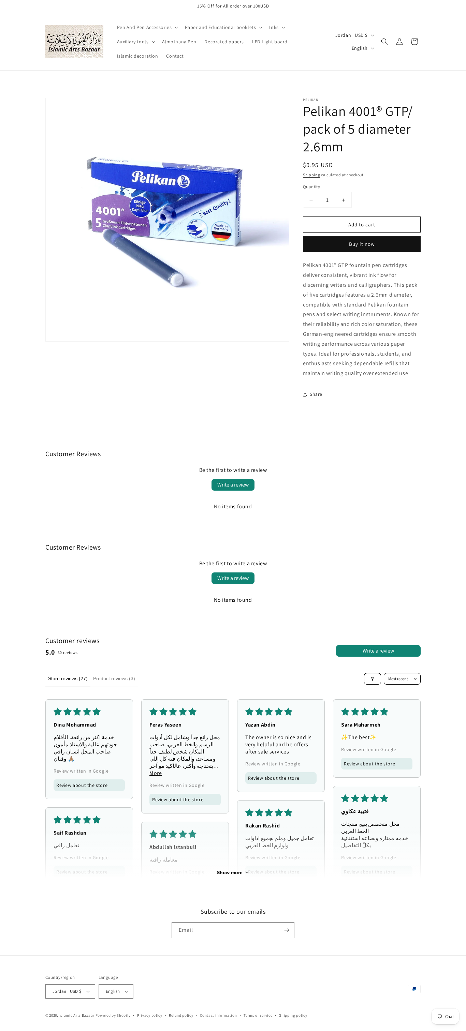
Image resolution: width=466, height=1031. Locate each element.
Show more (230, 872)
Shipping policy (293, 1015)
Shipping (311, 174)
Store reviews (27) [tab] (68, 678)
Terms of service (258, 1015)
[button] (147, 27)
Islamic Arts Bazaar (76, 1015)
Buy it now (362, 244)
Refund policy (181, 1015)
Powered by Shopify (113, 1015)
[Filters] (372, 679)
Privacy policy (149, 1015)
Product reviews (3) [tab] (114, 678)
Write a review (233, 484)
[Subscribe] (286, 930)
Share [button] (316, 394)
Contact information (218, 1015)
